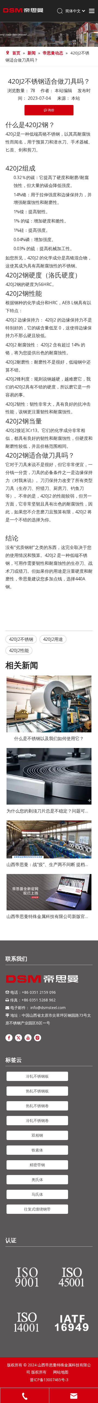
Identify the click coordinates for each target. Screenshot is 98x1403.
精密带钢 (37, 1164)
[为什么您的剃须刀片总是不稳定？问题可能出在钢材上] (49, 776)
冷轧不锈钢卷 (37, 1120)
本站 (75, 98)
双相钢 (37, 1135)
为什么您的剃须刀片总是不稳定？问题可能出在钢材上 (49, 811)
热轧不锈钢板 (37, 1091)
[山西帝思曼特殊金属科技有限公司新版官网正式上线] (49, 892)
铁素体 (37, 1150)
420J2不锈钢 (21, 639)
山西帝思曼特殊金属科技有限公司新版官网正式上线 (49, 916)
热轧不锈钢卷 (37, 1105)
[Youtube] (28, 1038)
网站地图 (60, 1372)
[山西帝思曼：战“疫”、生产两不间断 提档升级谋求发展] (49, 839)
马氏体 (37, 1194)
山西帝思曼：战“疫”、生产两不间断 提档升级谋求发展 (49, 864)
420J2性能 (19, 650)
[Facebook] (9, 1038)
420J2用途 (53, 639)
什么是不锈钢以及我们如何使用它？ (49, 738)
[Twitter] (18, 1038)
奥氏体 (37, 1179)
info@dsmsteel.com (48, 1007)
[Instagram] (37, 1038)
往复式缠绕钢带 (37, 1209)
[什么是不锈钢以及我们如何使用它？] (49, 704)
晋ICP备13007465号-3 (49, 1379)
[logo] (42, 979)
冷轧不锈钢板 (37, 1076)
